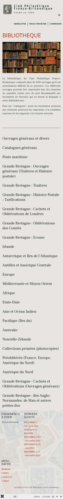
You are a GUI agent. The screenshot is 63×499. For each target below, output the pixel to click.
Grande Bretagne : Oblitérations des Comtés (28, 226)
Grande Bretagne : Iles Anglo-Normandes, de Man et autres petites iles (26, 400)
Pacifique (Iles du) (17, 320)
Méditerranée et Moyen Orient (27, 283)
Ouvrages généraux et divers (25, 138)
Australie (9, 330)
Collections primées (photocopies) (30, 348)
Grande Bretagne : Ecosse (23, 237)
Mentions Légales (6, 471)
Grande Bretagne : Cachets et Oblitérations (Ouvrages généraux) (31, 384)
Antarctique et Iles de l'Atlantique (29, 255)
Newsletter (20, 24)
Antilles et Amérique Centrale (26, 265)
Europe (8, 274)
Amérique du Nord (17, 372)
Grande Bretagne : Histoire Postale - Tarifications (30, 197)
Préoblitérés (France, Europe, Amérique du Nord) (26, 360)
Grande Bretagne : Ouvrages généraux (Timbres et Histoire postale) (27, 171)
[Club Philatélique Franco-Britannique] (27, 9)
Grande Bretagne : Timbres (24, 185)
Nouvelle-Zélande (16, 339)
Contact (5, 481)
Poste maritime (15, 156)
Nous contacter (37, 24)
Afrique (8, 293)
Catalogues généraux (19, 147)
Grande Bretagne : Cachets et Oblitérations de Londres (26, 211)
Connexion (55, 24)
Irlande (8, 246)
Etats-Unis (11, 302)
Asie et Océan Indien (19, 311)
